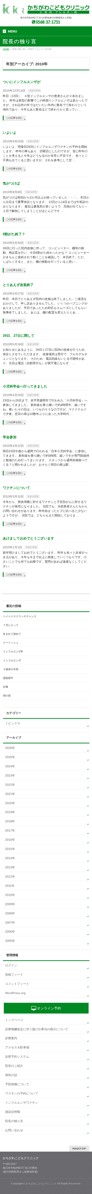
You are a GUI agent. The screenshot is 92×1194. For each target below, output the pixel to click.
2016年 (10, 839)
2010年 (10, 895)
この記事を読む (14, 117)
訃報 (5, 686)
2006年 (10, 931)
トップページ (14, 1020)
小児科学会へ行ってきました (25, 386)
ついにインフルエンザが (21, 82)
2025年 (10, 757)
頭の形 (7, 695)
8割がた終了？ (14, 234)
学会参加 (9, 437)
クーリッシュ (10, 642)
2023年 (10, 775)
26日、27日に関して (18, 335)
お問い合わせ (14, 1130)
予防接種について (17, 1084)
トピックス (34, 90)
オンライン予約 (48, 1008)
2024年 (10, 766)
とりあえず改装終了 (18, 285)
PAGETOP (79, 1148)
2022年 (10, 784)
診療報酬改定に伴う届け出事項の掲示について (36, 1029)
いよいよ (9, 132)
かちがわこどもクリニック (41, 1183)
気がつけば (11, 183)
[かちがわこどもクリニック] (46, 9)
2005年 (10, 940)
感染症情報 (12, 1112)
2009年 (10, 904)
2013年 (10, 867)
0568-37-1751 (48, 21)
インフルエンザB (13, 651)
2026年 (10, 748)
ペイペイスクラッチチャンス (19, 616)
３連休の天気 (10, 669)
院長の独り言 (14, 1121)
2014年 (10, 858)
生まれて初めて (12, 633)
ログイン (11, 965)
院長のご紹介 (14, 1065)
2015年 (10, 849)
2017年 (10, 830)
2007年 (10, 922)
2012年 (10, 876)
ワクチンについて (16, 488)
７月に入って (10, 625)
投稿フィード (14, 974)
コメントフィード (17, 983)
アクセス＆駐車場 (17, 1047)
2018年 (10, 821)
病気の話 (11, 1075)
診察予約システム (17, 1056)
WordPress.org (15, 993)
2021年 (10, 794)
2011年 (10, 885)
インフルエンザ (12, 660)
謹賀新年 (8, 678)
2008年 (10, 913)
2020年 (10, 803)
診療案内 (11, 1038)
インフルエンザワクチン (21, 1102)
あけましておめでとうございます (28, 538)
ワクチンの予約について (21, 1093)
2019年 (10, 812)
